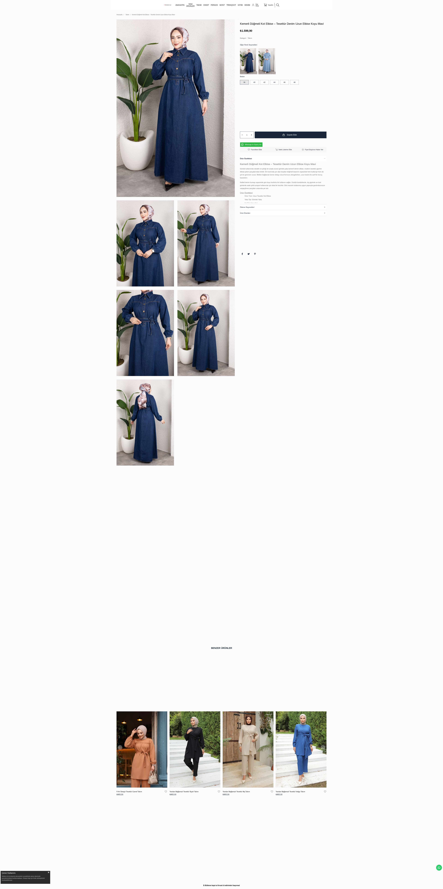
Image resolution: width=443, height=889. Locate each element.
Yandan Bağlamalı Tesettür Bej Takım (236, 792)
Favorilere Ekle (165, 791)
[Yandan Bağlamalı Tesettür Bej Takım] (248, 749)
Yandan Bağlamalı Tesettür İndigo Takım (290, 792)
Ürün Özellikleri (246, 158)
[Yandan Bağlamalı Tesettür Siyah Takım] (195, 749)
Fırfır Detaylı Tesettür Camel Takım (129, 792)
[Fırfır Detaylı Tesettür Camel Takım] (142, 749)
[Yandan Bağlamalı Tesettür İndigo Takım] (301, 749)
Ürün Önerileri (245, 213)
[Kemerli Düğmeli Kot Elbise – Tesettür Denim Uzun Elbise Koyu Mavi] (249, 61)
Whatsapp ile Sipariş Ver (253, 144)
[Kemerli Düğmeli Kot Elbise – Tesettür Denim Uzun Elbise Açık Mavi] (267, 61)
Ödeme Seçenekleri (247, 207)
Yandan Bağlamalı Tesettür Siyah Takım (184, 792)
